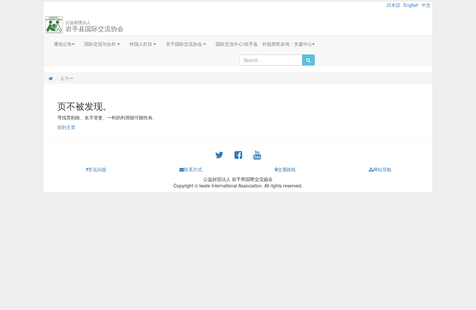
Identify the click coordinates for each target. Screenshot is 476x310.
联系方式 (193, 169)
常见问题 (97, 169)
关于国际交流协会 (184, 44)
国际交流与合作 (100, 44)
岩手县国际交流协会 (94, 26)
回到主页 (66, 127)
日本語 (393, 5)
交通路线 (287, 169)
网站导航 (382, 169)
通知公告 (63, 44)
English (410, 5)
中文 (426, 5)
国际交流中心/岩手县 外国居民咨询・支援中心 (264, 44)
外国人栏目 (141, 44)
